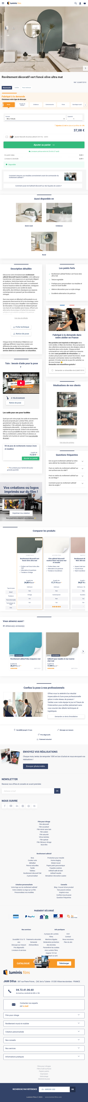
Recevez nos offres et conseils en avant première (21, 784)
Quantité (70, 116)
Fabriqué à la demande (13, 96)
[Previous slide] (2, 105)
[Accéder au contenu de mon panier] (85, 3)
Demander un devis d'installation (66, 716)
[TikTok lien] (34, 806)
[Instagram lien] (23, 806)
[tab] (4, 1093)
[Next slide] (85, 105)
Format (8, 116)
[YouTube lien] (11, 806)
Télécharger (64, 963)
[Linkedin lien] (17, 806)
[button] (8, 104)
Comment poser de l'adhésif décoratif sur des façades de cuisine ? (38, 186)
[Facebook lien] (5, 806)
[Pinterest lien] (29, 806)
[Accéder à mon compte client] (80, 3)
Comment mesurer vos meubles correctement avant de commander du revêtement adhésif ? (34, 176)
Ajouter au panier (30, 458)
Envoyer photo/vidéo (35, 766)
